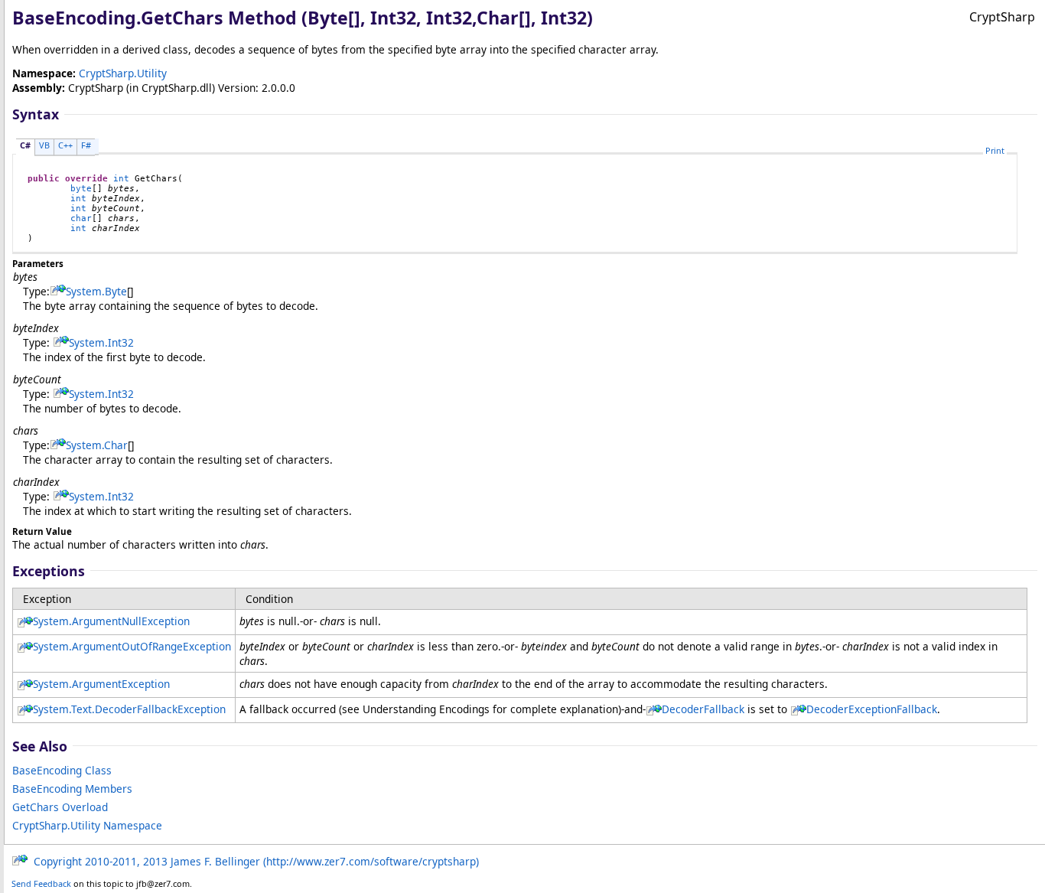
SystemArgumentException (101, 683)
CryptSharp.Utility (123, 73)
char (81, 218)
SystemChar (97, 445)
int (121, 179)
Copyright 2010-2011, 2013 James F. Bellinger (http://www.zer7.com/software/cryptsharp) (253, 861)
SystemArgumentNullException (111, 621)
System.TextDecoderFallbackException (129, 709)
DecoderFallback (703, 709)
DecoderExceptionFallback (871, 709)
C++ (65, 145)
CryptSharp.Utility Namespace (87, 825)
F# (86, 145)
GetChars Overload (60, 807)
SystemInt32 (101, 342)
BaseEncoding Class (62, 770)
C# (25, 145)
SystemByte (96, 291)
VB (44, 145)
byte (81, 189)
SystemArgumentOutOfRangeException (132, 646)
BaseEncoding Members (72, 788)
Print (994, 150)
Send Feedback (41, 883)
